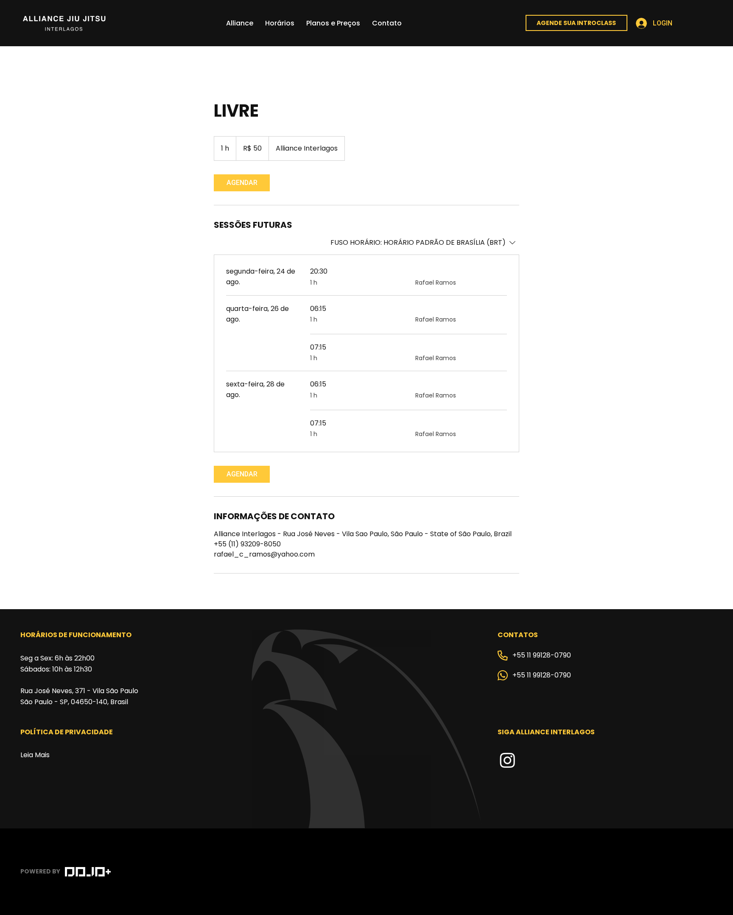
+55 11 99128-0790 (541, 655)
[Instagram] (508, 760)
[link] (242, 182)
